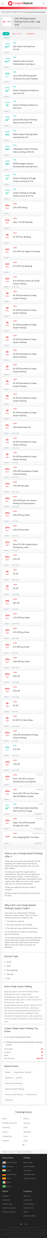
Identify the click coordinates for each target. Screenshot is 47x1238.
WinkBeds (39, 789)
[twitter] (21, 1224)
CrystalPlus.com (37, 833)
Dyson (26, 1141)
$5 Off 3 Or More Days (23, 720)
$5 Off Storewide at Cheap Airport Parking (24, 296)
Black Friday (28, 1162)
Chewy (26, 1127)
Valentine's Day (29, 1178)
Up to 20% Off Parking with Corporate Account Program (25, 77)
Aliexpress (27, 1123)
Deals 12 (7, 37)
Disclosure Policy (30, 1216)
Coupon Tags (7, 1204)
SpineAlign (6, 1127)
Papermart (5, 1141)
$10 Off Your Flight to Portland (26, 251)
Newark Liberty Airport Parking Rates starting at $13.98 (23, 62)
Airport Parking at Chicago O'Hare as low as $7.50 (24, 179)
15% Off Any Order (21, 617)
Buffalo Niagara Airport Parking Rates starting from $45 (25, 165)
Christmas (27, 1170)
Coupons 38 (30, 34)
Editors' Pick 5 (17, 34)
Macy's (4, 1118)
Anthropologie (7, 1136)
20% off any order (21, 529)
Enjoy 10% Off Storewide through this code (24, 824)
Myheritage (27, 1132)
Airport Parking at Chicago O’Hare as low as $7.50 (24, 194)
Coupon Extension (9, 1212)
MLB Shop (39, 818)
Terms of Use (29, 1208)
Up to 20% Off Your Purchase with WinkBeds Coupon (26, 794)
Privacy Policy (29, 1204)
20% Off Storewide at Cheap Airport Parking (25, 472)
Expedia (5, 1132)
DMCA (26, 1212)
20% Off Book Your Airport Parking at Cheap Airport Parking (25, 501)
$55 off (16, 603)
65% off (16, 559)
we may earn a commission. (37, 12)
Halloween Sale (29, 1174)
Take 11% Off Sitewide (23, 222)
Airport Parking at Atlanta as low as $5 (25, 106)
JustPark (19, 1078)
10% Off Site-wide (21, 485)
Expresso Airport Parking (14, 1089)
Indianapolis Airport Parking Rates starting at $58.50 (25, 150)
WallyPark (9, 1078)
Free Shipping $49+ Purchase (26, 837)
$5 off (15, 573)
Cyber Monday (29, 1166)
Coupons (11, 1152)
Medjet (7, 1072)
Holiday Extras (31, 1094)
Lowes (26, 1136)
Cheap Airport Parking (22, 1072)
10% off (16, 764)
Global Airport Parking (13, 1083)
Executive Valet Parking (14, 1094)
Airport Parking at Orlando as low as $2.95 (26, 91)
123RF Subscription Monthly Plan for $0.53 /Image (25, 809)
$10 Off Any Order (21, 632)
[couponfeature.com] (20, 3)
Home (4, 1152)
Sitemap (5, 1196)
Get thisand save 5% (22, 427)
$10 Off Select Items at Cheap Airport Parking (26, 282)
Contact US (28, 1200)
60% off (16, 676)
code (15, 204)
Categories (6, 1200)
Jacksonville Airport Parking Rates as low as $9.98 (25, 121)
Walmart (26, 1118)
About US (27, 1196)
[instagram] (26, 1224)
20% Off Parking (20, 207)
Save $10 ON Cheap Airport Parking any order (25, 545)
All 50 (6, 34)
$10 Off (16, 749)
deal (15, 42)
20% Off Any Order (21, 515)
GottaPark (39, 774)
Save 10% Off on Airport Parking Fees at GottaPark (24, 780)
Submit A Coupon (9, 1208)
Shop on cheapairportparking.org (27, 28)
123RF (41, 804)
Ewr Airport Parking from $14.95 (24, 47)
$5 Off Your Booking (22, 236)
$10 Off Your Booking (22, 266)
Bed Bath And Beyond (9, 1123)
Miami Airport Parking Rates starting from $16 (25, 135)
